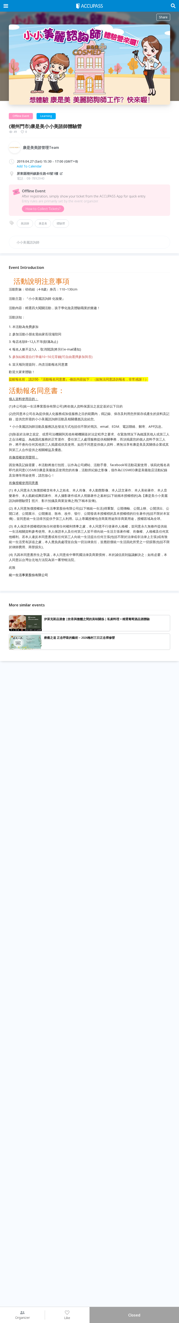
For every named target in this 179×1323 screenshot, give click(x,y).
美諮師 (25, 223)
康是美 (43, 223)
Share (163, 17)
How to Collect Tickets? (43, 209)
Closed (134, 1315)
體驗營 (61, 223)
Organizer (22, 1317)
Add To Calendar (29, 166)
